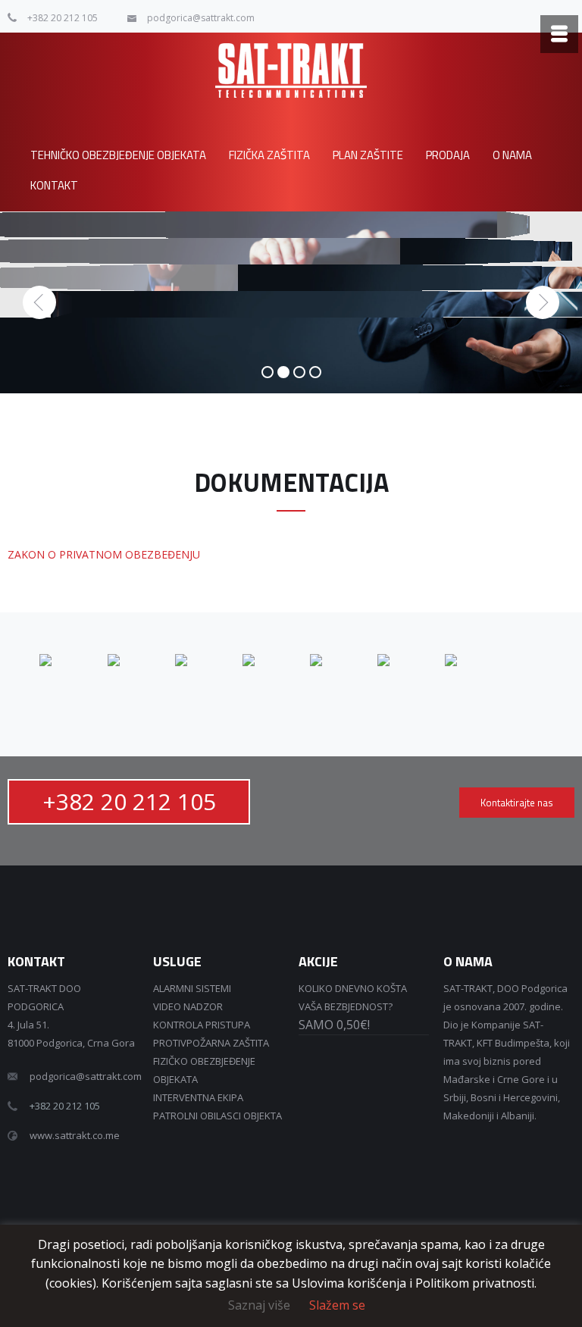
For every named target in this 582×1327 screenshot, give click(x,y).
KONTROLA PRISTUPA (201, 1024)
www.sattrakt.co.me (75, 1135)
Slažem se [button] (337, 1305)
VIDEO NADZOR (188, 1006)
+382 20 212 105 (62, 17)
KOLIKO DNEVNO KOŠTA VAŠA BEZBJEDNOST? (353, 1006)
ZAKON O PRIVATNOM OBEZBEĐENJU (104, 554)
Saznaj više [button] (259, 1305)
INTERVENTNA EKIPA (198, 1097)
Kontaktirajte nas (516, 802)
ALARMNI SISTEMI (192, 988)
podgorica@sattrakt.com (201, 17)
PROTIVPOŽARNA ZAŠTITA (211, 1043)
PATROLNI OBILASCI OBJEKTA (217, 1115)
